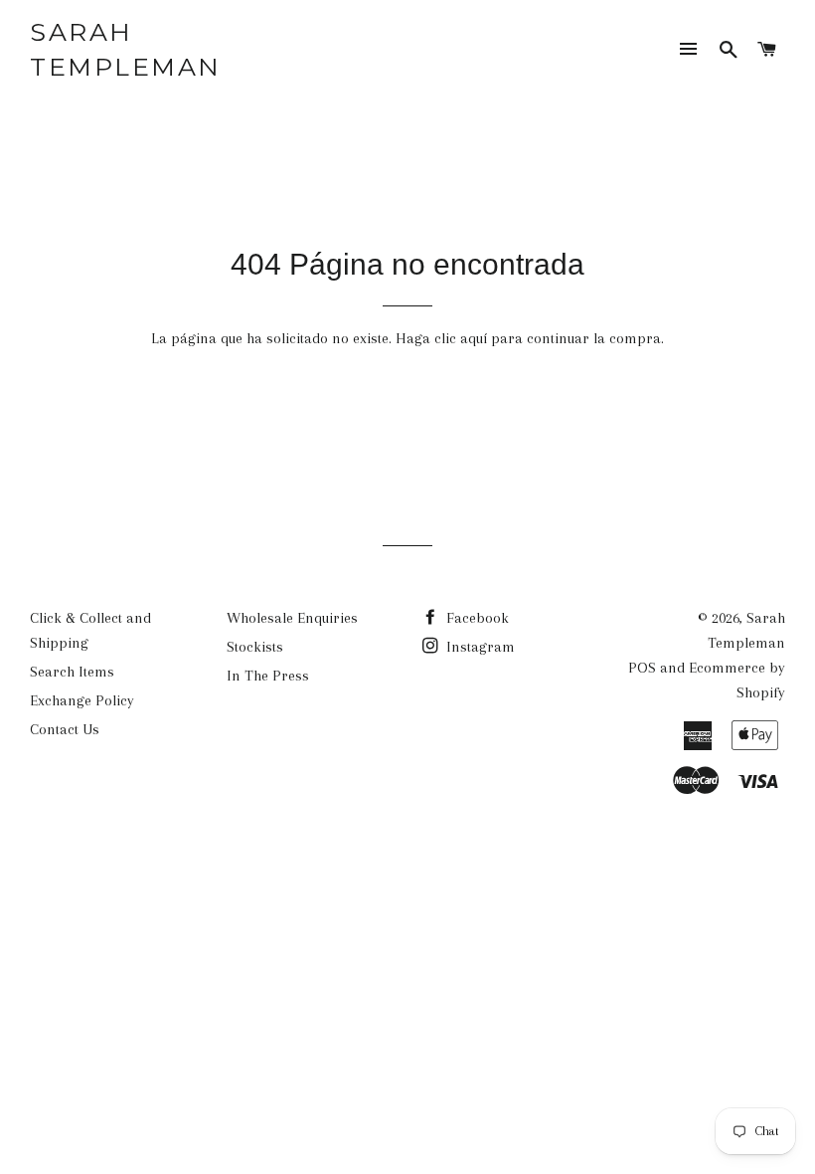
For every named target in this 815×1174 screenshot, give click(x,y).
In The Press (268, 676)
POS (642, 668)
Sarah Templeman (126, 49)
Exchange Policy (82, 700)
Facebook (475, 618)
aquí (473, 338)
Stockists (255, 647)
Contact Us (64, 729)
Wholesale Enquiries (292, 618)
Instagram (478, 647)
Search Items (72, 672)
